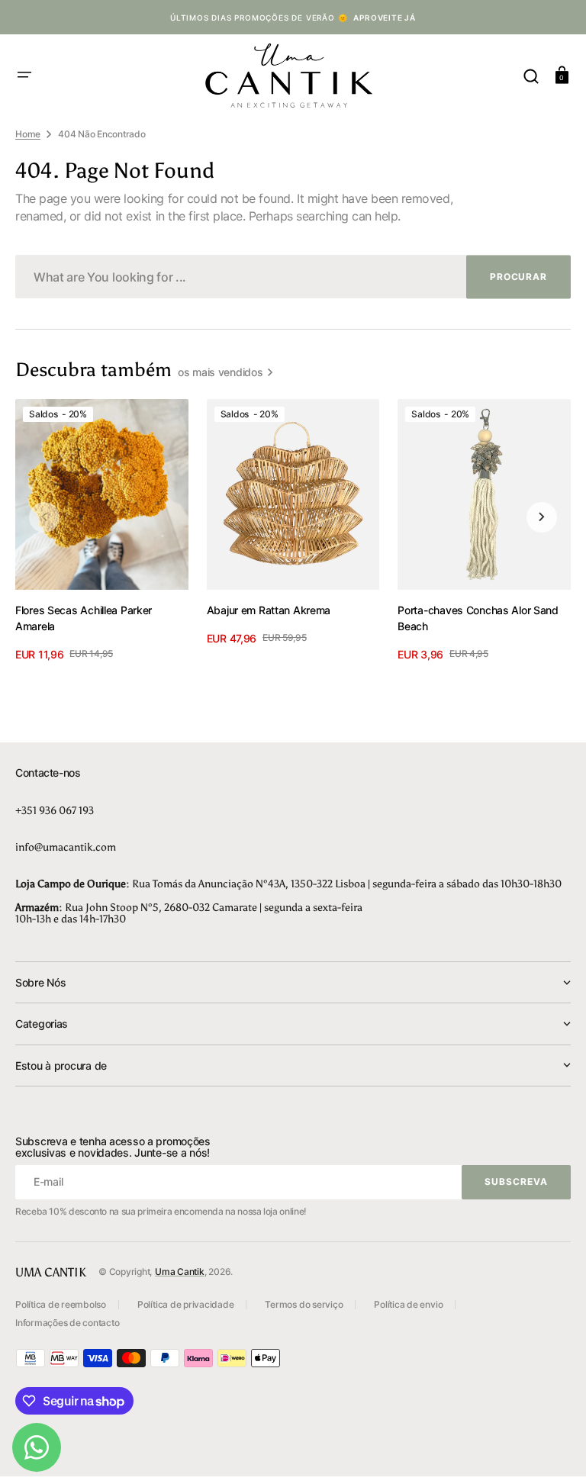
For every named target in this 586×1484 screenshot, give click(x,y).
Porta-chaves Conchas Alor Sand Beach (478, 618)
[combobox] (293, 276)
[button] (24, 75)
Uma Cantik (179, 1271)
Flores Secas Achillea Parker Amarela (83, 618)
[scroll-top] (553, 1451)
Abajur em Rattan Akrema (269, 610)
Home (27, 134)
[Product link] (101, 530)
